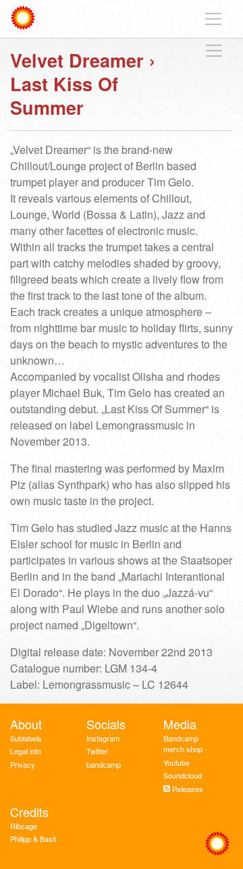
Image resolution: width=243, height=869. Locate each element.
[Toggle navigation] (213, 18)
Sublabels (26, 738)
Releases (187, 788)
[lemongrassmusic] (26, 18)
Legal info (25, 750)
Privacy (22, 764)
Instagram (102, 738)
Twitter (97, 750)
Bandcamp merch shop (182, 744)
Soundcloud (182, 775)
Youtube (176, 762)
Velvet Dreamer (77, 60)
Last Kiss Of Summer (64, 95)
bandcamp (103, 764)
